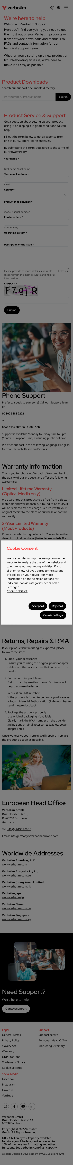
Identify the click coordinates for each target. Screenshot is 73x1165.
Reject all (57, 606)
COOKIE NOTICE (17, 591)
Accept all (38, 606)
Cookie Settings (53, 615)
